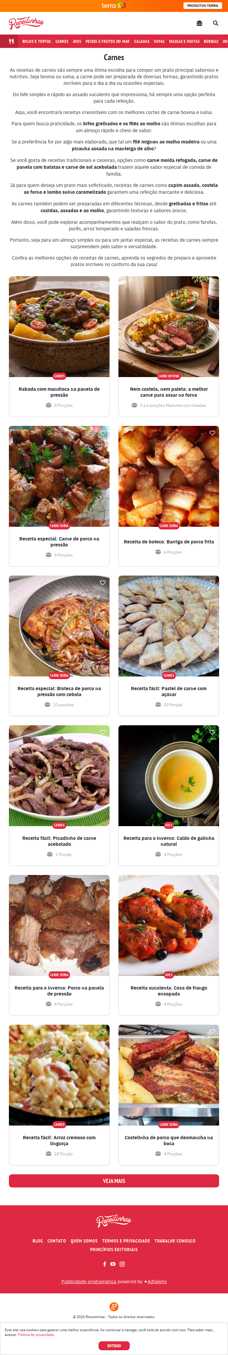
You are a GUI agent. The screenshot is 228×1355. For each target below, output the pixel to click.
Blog (38, 1241)
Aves (77, 41)
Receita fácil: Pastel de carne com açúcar (169, 691)
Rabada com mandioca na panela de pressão (59, 392)
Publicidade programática (88, 1281)
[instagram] (122, 1264)
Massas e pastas (184, 41)
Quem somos (84, 1241)
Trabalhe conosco (175, 1241)
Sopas (159, 41)
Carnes (62, 41)
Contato (57, 1241)
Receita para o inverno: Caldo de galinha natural (169, 841)
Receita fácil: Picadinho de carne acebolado (59, 841)
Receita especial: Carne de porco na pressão (59, 542)
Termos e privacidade (126, 1241)
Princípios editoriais (114, 1249)
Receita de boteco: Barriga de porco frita (169, 542)
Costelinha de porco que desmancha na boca (169, 1140)
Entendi (114, 1345)
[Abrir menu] (199, 23)
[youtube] (112, 1264)
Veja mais (114, 1181)
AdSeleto (157, 1281)
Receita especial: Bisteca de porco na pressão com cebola (59, 691)
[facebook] (104, 1264)
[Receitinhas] (26, 23)
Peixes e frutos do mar (108, 41)
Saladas (141, 41)
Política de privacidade (36, 1334)
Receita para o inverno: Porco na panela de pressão (59, 991)
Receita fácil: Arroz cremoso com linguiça (59, 1140)
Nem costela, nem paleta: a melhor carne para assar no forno (169, 392)
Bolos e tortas (37, 41)
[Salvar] (102, 283)
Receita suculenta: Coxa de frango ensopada (169, 991)
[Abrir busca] (215, 23)
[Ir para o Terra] (114, 5)
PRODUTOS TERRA (202, 5)
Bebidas (211, 41)
